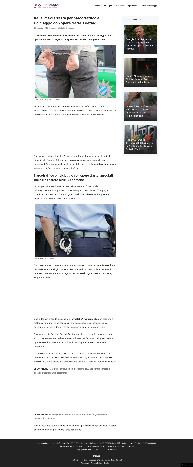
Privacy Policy (96, 463)
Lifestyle (108, 5)
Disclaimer (108, 463)
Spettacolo (132, 5)
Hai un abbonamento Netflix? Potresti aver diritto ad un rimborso (138, 79)
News (97, 5)
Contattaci (113, 449)
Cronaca (120, 5)
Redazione (85, 463)
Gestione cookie (187, 465)
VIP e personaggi (149, 5)
